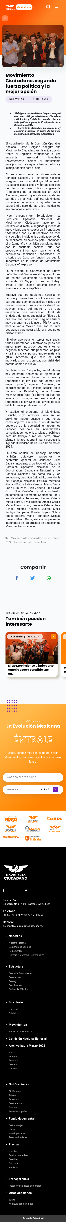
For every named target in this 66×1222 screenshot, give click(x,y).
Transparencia (19, 1179)
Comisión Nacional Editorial (28, 1038)
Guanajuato (24, 7)
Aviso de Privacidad (33, 1218)
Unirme (44, 789)
